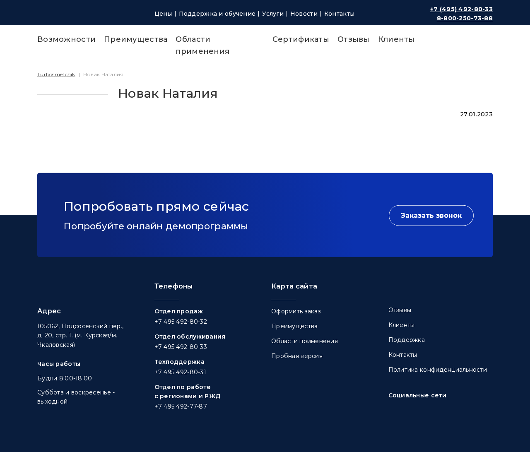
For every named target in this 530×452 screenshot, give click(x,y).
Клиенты (396, 39)
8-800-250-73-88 (465, 18)
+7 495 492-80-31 (180, 372)
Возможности (66, 39)
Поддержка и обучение (217, 13)
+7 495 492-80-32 (180, 321)
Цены (163, 13)
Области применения (304, 341)
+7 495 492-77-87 (180, 406)
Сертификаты (300, 39)
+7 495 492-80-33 (180, 347)
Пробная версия (297, 356)
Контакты (339, 13)
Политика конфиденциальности (437, 369)
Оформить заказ (296, 311)
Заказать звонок (431, 215)
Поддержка (406, 340)
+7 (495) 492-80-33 (461, 9)
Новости (304, 13)
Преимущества (135, 39)
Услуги (273, 13)
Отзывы (353, 39)
